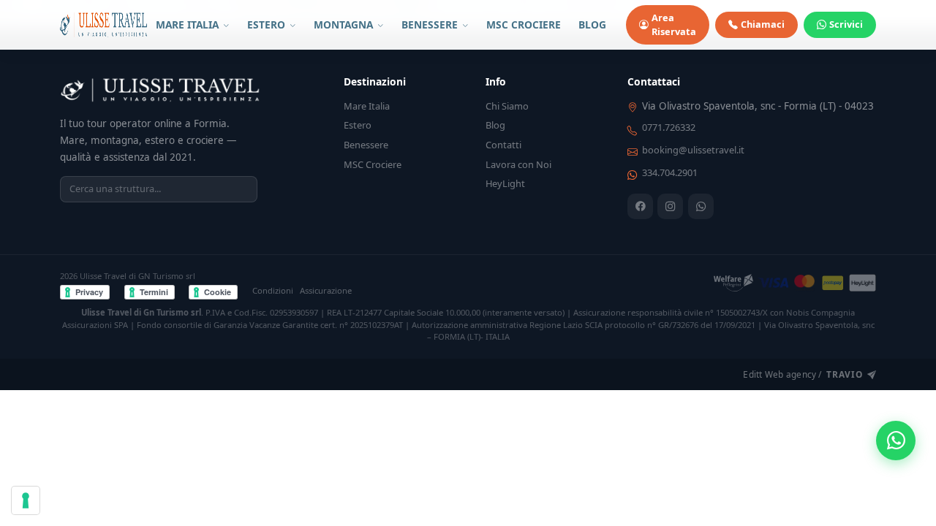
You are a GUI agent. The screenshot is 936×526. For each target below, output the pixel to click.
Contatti (503, 144)
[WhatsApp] (701, 206)
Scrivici (846, 24)
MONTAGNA (345, 24)
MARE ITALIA (189, 24)
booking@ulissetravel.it (693, 149)
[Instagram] (670, 206)
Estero (357, 125)
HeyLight (505, 183)
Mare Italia (367, 106)
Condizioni (272, 290)
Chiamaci (763, 24)
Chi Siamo (507, 106)
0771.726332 (668, 127)
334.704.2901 (670, 172)
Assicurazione (326, 290)
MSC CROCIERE (523, 24)
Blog (495, 125)
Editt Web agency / (802, 374)
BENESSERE (431, 24)
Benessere (366, 144)
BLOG (592, 24)
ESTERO (267, 24)
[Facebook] (640, 206)
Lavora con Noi (518, 164)
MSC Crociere (372, 164)
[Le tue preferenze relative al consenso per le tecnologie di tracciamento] (25, 500)
